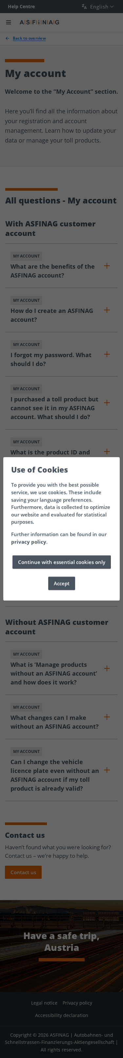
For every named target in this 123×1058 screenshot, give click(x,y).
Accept (62, 583)
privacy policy (28, 541)
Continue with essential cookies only (61, 562)
